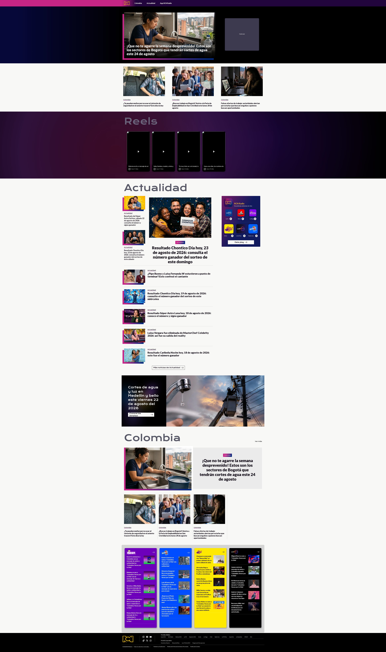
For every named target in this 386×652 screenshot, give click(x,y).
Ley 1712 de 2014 (186, 643)
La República (239, 636)
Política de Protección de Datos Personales (177, 646)
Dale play (239, 242)
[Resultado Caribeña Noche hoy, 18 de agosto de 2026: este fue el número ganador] (134, 355)
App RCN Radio (166, 3)
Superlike (231, 636)
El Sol (211, 636)
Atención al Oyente (165, 643)
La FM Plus (224, 636)
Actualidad (151, 3)
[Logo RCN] (128, 639)
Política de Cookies (195, 646)
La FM (185, 636)
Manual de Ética (175, 643)
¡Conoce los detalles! (135, 415)
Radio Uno (217, 636)
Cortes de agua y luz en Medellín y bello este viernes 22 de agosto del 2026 (143, 397)
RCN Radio (170, 636)
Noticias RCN (179, 636)
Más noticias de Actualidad (166, 368)
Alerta (199, 636)
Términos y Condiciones (159, 646)
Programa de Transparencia (198, 643)
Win (251, 636)
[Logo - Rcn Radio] (127, 3)
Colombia (138, 3)
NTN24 (246, 636)
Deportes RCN (192, 636)
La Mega (205, 636)
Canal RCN (163, 636)
